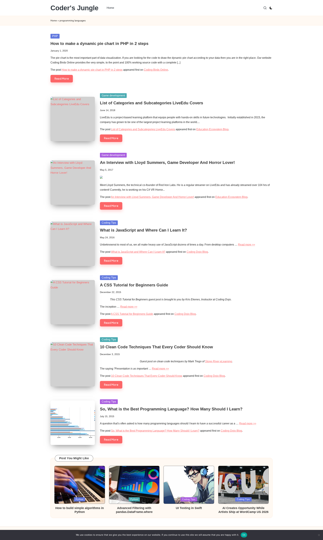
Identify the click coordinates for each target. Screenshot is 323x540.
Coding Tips (109, 222)
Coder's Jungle (74, 8)
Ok (243, 534)
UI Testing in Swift (189, 508)
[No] (318, 535)
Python (79, 499)
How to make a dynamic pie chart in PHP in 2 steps (99, 43)
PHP (55, 36)
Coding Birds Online (156, 69)
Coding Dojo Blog (197, 251)
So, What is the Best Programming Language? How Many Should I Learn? (171, 409)
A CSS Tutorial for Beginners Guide (134, 285)
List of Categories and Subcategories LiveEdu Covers (151, 103)
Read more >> (246, 244)
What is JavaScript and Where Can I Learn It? (143, 230)
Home (53, 20)
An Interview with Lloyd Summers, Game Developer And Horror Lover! (167, 162)
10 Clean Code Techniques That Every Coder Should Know (156, 347)
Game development (113, 95)
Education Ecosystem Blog (212, 129)
